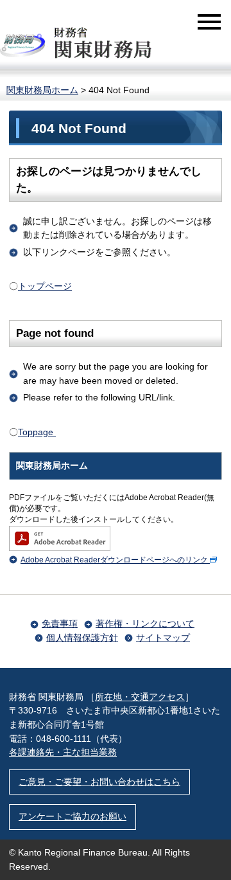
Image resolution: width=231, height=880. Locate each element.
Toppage (37, 432)
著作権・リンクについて (145, 623)
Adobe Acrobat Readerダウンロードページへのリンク (114, 560)
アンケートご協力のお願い (72, 816)
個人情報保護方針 (82, 638)
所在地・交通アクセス (140, 697)
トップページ (45, 286)
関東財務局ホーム (42, 90)
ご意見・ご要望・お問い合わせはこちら (99, 782)
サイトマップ (163, 638)
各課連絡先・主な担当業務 (63, 752)
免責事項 (60, 623)
